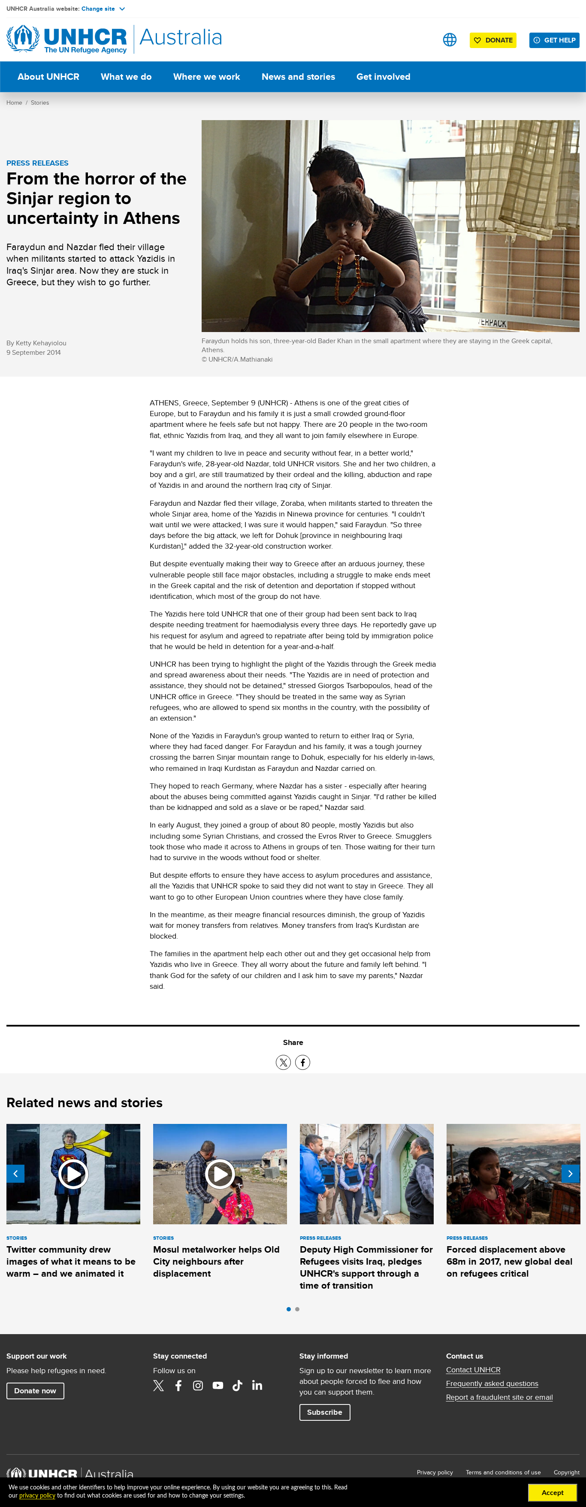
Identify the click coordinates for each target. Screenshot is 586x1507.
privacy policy (37, 1496)
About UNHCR (48, 76)
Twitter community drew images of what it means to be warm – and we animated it (71, 1261)
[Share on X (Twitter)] (283, 1062)
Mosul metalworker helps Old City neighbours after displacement (216, 1261)
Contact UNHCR (473, 1369)
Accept (553, 1492)
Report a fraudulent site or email (499, 1397)
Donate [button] (499, 40)
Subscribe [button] (324, 1412)
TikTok (237, 1385)
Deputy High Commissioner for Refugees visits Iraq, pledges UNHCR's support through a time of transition (366, 1267)
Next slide (571, 1174)
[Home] (66, 39)
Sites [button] (450, 40)
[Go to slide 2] (299, 1311)
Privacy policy (435, 1472)
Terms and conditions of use (503, 1472)
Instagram (198, 1385)
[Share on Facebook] (302, 1062)
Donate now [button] (35, 1390)
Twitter (158, 1385)
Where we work (206, 76)
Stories (40, 102)
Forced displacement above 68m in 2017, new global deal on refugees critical (510, 1261)
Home (14, 102)
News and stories (298, 76)
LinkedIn (257, 1385)
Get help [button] (560, 40)
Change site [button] (98, 8)
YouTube (218, 1385)
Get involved (383, 76)
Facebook (178, 1385)
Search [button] (423, 40)
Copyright (567, 1472)
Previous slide (15, 1174)
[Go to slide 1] (291, 1311)
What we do (126, 76)
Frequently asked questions (492, 1383)
